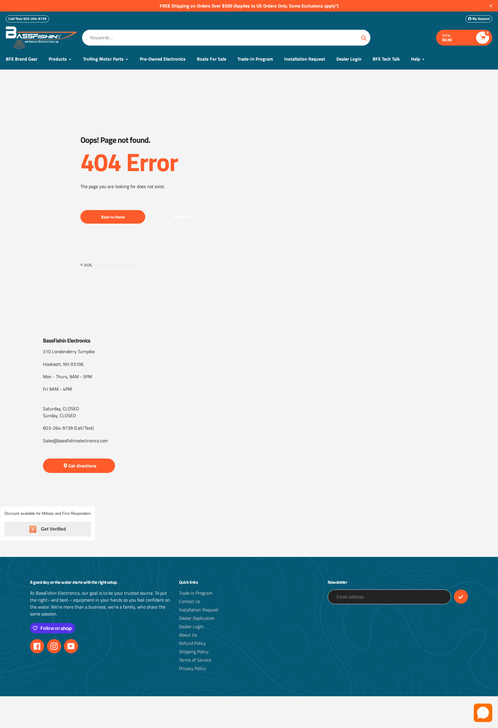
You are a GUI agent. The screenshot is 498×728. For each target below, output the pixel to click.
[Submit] (461, 596)
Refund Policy (192, 643)
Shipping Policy (194, 651)
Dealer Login (191, 626)
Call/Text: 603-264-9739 (27, 18)
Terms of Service (195, 659)
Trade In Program (195, 592)
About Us (188, 634)
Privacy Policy (192, 668)
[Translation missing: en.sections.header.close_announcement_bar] (491, 6)
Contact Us (189, 601)
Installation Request (198, 609)
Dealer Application (197, 618)
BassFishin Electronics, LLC (115, 265)
